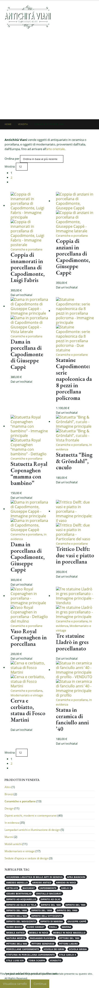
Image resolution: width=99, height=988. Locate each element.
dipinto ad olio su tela (21, 904)
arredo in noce (66, 882)
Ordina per (12, 159)
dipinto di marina (51, 921)
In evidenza (12, 823)
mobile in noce (38, 932)
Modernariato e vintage (27, 695)
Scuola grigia (78, 949)
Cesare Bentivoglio (19, 893)
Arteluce (12, 888)
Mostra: (10, 166)
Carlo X (66, 888)
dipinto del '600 (51, 904)
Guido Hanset (35, 926)
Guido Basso (14, 926)
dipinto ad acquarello (21, 899)
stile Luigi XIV (15, 960)
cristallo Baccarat (48, 893)
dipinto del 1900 (67, 910)
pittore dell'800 (16, 943)
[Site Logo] (28, 17)
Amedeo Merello (17, 882)
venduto (55, 960)
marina (66, 926)
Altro (8, 787)
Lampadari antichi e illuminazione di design (32, 830)
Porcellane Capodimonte (22, 949)
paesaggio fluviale (42, 938)
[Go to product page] (30, 219)
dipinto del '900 (75, 904)
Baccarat (29, 888)
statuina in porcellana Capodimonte (30, 954)
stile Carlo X (67, 954)
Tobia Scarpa (36, 960)
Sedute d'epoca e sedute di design (26, 858)
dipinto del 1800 (41, 910)
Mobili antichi (13, 844)
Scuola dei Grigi (54, 949)
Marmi (9, 837)
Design (9, 808)
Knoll (53, 926)
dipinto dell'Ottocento (46, 915)
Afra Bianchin (76, 877)
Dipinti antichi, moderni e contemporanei (31, 815)
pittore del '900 (69, 938)
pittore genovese (43, 943)
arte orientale (55, 149)
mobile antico (15, 932)
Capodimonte (47, 888)
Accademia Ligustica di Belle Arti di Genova (34, 877)
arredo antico (41, 882)
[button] (90, 17)
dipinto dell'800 (16, 915)
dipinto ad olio (50, 899)
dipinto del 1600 (16, 910)
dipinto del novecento (21, 921)
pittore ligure (68, 943)
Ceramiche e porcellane (26, 249)
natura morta (15, 938)
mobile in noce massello (69, 932)
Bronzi (9, 794)
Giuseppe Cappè (76, 921)
